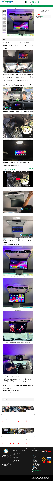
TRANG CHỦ (15, 450)
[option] (4, 11)
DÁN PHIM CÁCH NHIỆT (16, 458)
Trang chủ (3, 8)
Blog (24, 450)
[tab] (18, 39)
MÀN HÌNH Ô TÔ (16, 456)
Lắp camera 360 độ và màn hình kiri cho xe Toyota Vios (22, 419)
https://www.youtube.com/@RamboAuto (38, 472)
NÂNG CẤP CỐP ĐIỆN (17, 452)
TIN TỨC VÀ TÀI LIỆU (16, 461)
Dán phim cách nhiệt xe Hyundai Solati (13, 441)
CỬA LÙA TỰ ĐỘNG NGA (16, 454)
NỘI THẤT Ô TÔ (16, 460)
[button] (18, 39)
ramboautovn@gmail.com (36, 470)
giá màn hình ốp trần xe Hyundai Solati (20, 385)
